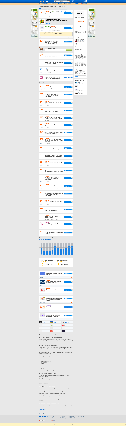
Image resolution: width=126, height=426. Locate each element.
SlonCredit (53, 26)
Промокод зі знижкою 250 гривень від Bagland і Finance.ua (54, 63)
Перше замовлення (55, 8)
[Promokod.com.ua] (43, 1)
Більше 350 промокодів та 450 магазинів (56, 20)
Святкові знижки (62, 417)
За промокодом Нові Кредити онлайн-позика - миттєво (54, 290)
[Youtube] (52, 420)
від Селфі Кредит (42, 310)
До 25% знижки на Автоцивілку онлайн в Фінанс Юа (53, 70)
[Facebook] (54, 420)
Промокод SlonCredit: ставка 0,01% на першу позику (52, 28)
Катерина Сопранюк (81, 40)
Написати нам (71, 416)
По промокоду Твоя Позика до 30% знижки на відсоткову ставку (54, 299)
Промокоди (44, 8)
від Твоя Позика (42, 302)
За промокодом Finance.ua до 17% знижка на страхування (54, 163)
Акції (49, 8)
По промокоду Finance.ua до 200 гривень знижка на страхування (53, 156)
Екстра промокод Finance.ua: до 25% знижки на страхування (53, 110)
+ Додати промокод (63, 8)
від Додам (41, 277)
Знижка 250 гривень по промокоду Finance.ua (54, 233)
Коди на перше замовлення (57, 3)
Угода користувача (63, 420)
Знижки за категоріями (44, 3)
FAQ (52, 417)
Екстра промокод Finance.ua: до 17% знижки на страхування (53, 125)
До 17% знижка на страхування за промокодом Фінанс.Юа (54, 133)
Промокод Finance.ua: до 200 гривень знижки (52, 217)
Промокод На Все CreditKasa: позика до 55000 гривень (54, 282)
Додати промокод (63, 418)
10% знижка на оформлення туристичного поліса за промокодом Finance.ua (52, 42)
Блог (73, 1)
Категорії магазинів (81, 416)
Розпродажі (77, 3)
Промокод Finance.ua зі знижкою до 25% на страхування (53, 87)
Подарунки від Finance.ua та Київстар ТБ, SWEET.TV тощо (52, 78)
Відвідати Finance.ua (42, 409)
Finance (76, 76)
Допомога (52, 418)
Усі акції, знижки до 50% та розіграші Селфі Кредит (53, 307)
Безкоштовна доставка (72, 418)
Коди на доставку (68, 3)
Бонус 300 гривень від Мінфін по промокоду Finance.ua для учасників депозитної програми (53, 225)
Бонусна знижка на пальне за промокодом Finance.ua (52, 55)
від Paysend (42, 319)
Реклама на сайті (63, 416)
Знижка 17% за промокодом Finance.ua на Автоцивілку (52, 148)
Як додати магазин (72, 417)
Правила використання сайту (71, 420)
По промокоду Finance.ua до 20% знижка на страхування (53, 202)
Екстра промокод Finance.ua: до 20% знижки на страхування (53, 186)
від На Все (41, 285)
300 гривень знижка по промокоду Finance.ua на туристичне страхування (54, 194)
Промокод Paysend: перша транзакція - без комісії (53, 316)
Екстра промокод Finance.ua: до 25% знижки (53, 103)
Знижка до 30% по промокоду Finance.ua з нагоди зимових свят (54, 118)
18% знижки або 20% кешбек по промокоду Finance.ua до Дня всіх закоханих (54, 140)
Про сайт (52, 416)
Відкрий (47, 23)
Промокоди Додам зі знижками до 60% (54, 274)
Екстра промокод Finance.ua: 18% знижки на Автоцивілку (53, 209)
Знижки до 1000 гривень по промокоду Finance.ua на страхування (52, 95)
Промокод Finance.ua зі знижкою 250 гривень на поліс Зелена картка (53, 14)
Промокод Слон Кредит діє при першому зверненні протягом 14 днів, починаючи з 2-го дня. (55, 37)
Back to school (84, 3)
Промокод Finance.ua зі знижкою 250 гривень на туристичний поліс (54, 170)
